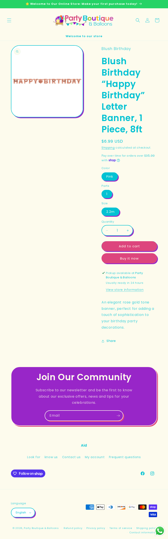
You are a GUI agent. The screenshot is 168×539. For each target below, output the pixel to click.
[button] (9, 20)
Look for (33, 457)
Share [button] (111, 341)
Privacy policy (95, 528)
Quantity (108, 222)
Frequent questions (125, 457)
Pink (109, 176)
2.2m (110, 212)
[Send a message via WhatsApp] (160, 531)
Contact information (143, 532)
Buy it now (129, 258)
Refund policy (73, 528)
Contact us (71, 457)
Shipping (108, 147)
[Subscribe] (118, 415)
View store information (125, 290)
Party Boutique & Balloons (41, 528)
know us (51, 457)
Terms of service (120, 528)
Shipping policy (146, 528)
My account (95, 457)
